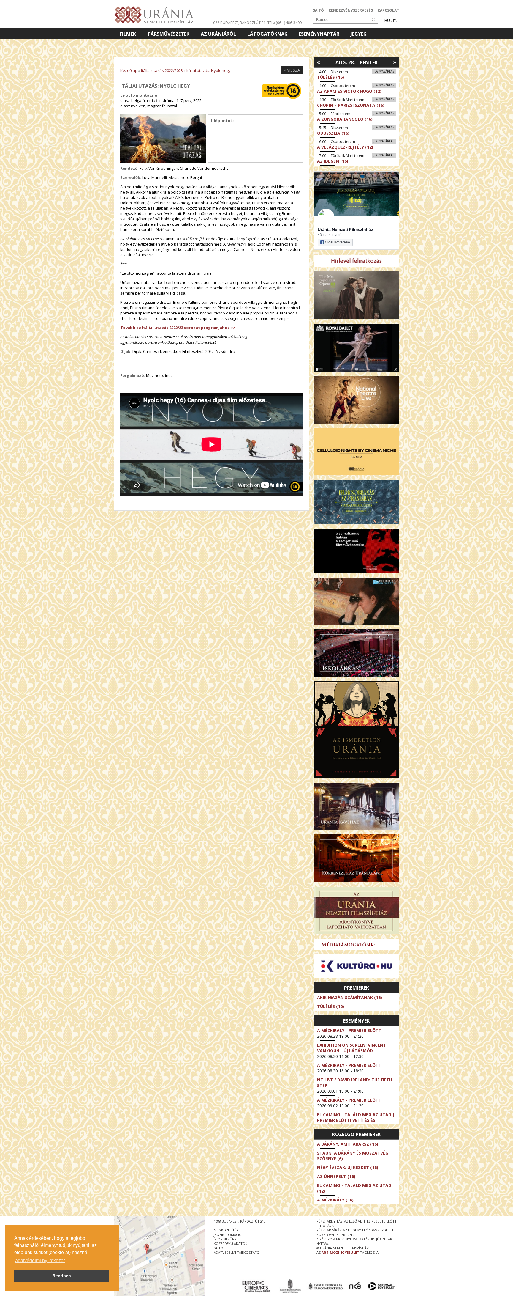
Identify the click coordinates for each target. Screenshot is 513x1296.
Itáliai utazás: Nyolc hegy (208, 70)
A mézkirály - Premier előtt (349, 1030)
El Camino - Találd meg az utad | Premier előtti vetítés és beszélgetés (356, 1120)
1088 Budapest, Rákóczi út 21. (239, 22)
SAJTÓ (318, 10)
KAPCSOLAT (388, 10)
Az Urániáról (218, 34)
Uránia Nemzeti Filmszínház (345, 229)
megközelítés (226, 1230)
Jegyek (358, 34)
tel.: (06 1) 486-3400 (284, 22)
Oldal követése (337, 242)
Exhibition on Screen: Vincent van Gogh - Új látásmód (351, 1047)
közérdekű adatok (230, 1243)
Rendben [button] (62, 1275)
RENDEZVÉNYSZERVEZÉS (351, 10)
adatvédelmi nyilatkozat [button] (40, 1260)
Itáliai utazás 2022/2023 (162, 70)
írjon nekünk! (226, 1239)
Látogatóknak (267, 34)
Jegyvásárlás (383, 71)
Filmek (128, 34)
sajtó (218, 1248)
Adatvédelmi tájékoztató (236, 1252)
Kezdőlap (128, 70)
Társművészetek (168, 34)
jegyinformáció (228, 1234)
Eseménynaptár (319, 34)
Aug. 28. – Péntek (356, 62)
